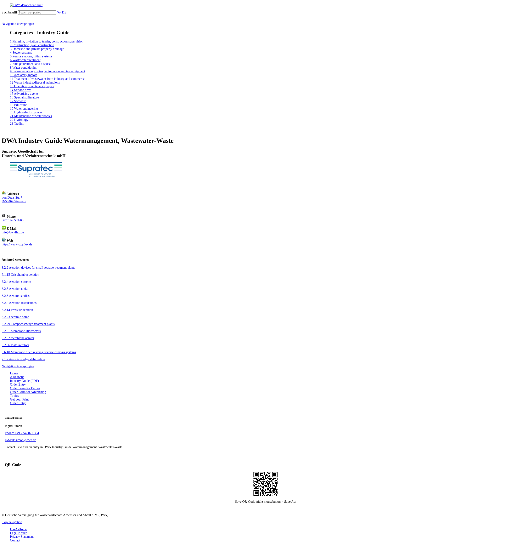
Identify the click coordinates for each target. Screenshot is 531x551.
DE (64, 12)
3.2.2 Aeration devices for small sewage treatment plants (38, 267)
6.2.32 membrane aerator (18, 338)
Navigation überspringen (18, 23)
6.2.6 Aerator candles (15, 295)
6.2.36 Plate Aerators (15, 345)
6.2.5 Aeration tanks (15, 288)
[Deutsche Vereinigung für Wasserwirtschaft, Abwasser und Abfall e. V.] (265, 5)
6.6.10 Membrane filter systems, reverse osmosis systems (39, 352)
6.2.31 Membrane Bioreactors (21, 331)
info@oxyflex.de (13, 232)
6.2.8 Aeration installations (19, 303)
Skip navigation (12, 522)
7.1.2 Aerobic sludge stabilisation (23, 359)
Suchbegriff (9, 12)
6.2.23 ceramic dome (15, 317)
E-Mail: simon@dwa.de (20, 440)
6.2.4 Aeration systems (16, 281)
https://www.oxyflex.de (17, 244)
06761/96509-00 (12, 220)
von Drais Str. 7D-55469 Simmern (14, 199)
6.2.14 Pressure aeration (17, 310)
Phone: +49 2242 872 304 (22, 433)
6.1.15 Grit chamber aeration (20, 274)
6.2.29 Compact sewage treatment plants (28, 324)
